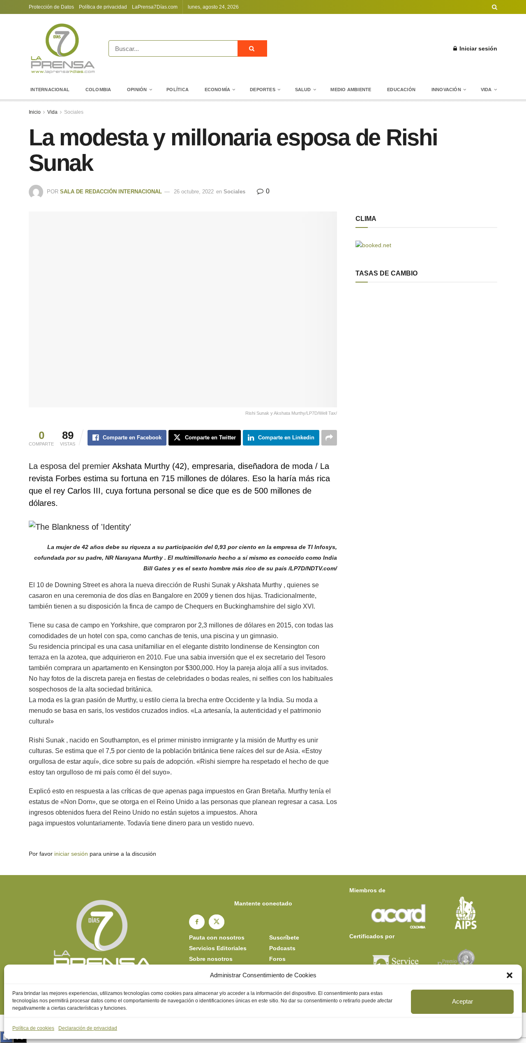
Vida (486, 89)
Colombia (98, 89)
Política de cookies (33, 1028)
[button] (509, 975)
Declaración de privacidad (87, 1028)
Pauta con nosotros (217, 937)
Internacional (49, 89)
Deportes (262, 89)
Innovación (446, 89)
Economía (218, 89)
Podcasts (282, 948)
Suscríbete (284, 937)
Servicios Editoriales (218, 948)
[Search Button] (494, 7)
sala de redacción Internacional (111, 191)
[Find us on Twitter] (216, 921)
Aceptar (462, 1001)
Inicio (35, 112)
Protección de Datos (51, 7)
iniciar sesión (71, 853)
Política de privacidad (103, 7)
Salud (303, 89)
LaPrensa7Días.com (155, 7)
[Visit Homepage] (63, 48)
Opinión (137, 89)
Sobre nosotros (211, 959)
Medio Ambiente (350, 89)
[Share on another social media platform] (329, 438)
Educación (401, 89)
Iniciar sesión (477, 48)
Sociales (73, 112)
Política (177, 89)
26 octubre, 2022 (194, 191)
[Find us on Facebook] (197, 921)
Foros (277, 959)
